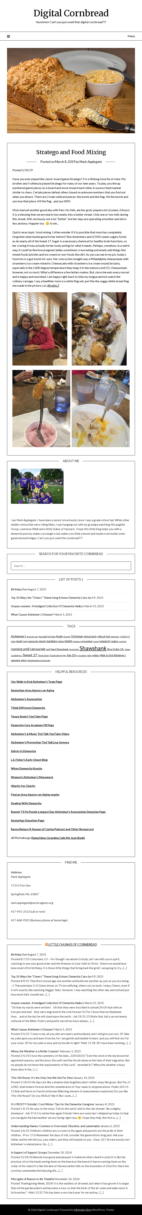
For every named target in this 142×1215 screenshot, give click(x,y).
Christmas (77, 636)
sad (48, 649)
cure (13, 641)
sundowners (16, 655)
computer (114, 636)
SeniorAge (74, 649)
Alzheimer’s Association (26, 699)
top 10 (71, 655)
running (122, 641)
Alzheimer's (18, 636)
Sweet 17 (30, 655)
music (42, 641)
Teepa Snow (43, 655)
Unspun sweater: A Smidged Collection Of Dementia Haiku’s (47, 606)
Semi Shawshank (59, 649)
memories (33, 641)
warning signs (19, 660)
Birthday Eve (19, 589)
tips (64, 655)
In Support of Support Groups (29, 1152)
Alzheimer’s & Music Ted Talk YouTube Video (40, 733)
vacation (82, 655)
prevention (87, 641)
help (25, 641)
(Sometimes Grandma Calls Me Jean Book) (58, 837)
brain (59, 636)
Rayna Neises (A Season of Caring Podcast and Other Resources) (52, 829)
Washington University (38, 660)
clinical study (90, 636)
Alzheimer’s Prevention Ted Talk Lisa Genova (40, 742)
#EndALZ (53, 285)
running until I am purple (28, 649)
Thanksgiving (55, 655)
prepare (77, 641)
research (104, 641)
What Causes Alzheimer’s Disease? (32, 614)
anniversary (33, 636)
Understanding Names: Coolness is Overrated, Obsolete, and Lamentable (55, 1126)
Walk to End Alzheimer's (113, 655)
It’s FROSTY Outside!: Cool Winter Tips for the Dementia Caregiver (52, 1104)
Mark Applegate (91, 162)
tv (77, 655)
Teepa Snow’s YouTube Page (29, 716)
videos (95, 655)
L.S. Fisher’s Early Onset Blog (29, 759)
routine (114, 641)
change (66, 636)
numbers (51, 641)
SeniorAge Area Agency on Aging (32, 690)
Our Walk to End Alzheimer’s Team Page (36, 681)
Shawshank (93, 648)
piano (61, 641)
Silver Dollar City (115, 649)
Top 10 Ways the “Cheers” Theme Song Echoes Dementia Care (49, 597)
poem (68, 641)
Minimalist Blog (83, 1209)
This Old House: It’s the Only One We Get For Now (42, 1077)
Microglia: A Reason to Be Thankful (33, 1179)
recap (96, 641)
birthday (52, 636)
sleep (127, 649)
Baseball (43, 636)
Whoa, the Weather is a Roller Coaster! (35, 1051)
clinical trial (103, 636)
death (19, 641)
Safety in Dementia (23, 751)
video (89, 655)
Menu (131, 36)
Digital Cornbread (71, 13)
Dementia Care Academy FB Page (32, 725)
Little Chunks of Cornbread (72, 944)
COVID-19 (125, 636)
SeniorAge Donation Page (27, 820)
